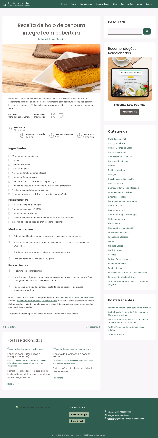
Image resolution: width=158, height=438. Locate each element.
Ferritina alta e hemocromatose (122, 201)
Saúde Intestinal (115, 268)
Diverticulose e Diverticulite (121, 179)
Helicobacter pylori (117, 219)
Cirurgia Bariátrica (116, 143)
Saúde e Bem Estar (117, 263)
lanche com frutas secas (26, 360)
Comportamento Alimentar (120, 156)
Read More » (13, 384)
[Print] (61, 115)
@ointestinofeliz (123, 412)
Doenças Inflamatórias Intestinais (123, 188)
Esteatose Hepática (117, 197)
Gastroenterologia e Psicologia (122, 214)
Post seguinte (92, 327)
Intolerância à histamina (119, 232)
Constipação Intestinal (118, 161)
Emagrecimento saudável (120, 192)
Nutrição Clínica (115, 246)
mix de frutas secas (20, 363)
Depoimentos (127, 4)
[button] (53, 115)
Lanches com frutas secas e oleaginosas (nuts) (23, 355)
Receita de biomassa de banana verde (71, 355)
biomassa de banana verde (72, 360)
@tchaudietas (122, 415)
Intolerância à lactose (118, 237)
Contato (150, 4)
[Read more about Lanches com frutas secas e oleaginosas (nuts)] (25, 349)
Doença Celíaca (115, 183)
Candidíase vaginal (117, 139)
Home (64, 4)
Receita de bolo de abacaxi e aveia (77, 297)
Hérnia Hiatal (114, 223)
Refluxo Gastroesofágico (119, 259)
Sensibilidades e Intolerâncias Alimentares (127, 272)
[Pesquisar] (147, 31)
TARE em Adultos (116, 334)
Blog (115, 4)
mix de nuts (33, 363)
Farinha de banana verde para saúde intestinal (129, 307)
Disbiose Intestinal (116, 170)
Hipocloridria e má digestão (121, 228)
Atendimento (86, 4)
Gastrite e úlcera (116, 205)
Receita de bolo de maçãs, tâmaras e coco (37, 300)
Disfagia (112, 174)
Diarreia (111, 165)
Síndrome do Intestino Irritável (122, 277)
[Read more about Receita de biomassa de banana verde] (72, 349)
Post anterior (10, 327)
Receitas (61, 39)
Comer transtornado (117, 152)
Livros (139, 4)
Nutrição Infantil (115, 250)
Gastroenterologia (116, 210)
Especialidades (102, 4)
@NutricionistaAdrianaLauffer (130, 418)
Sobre (73, 4)
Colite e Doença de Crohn (120, 148)
